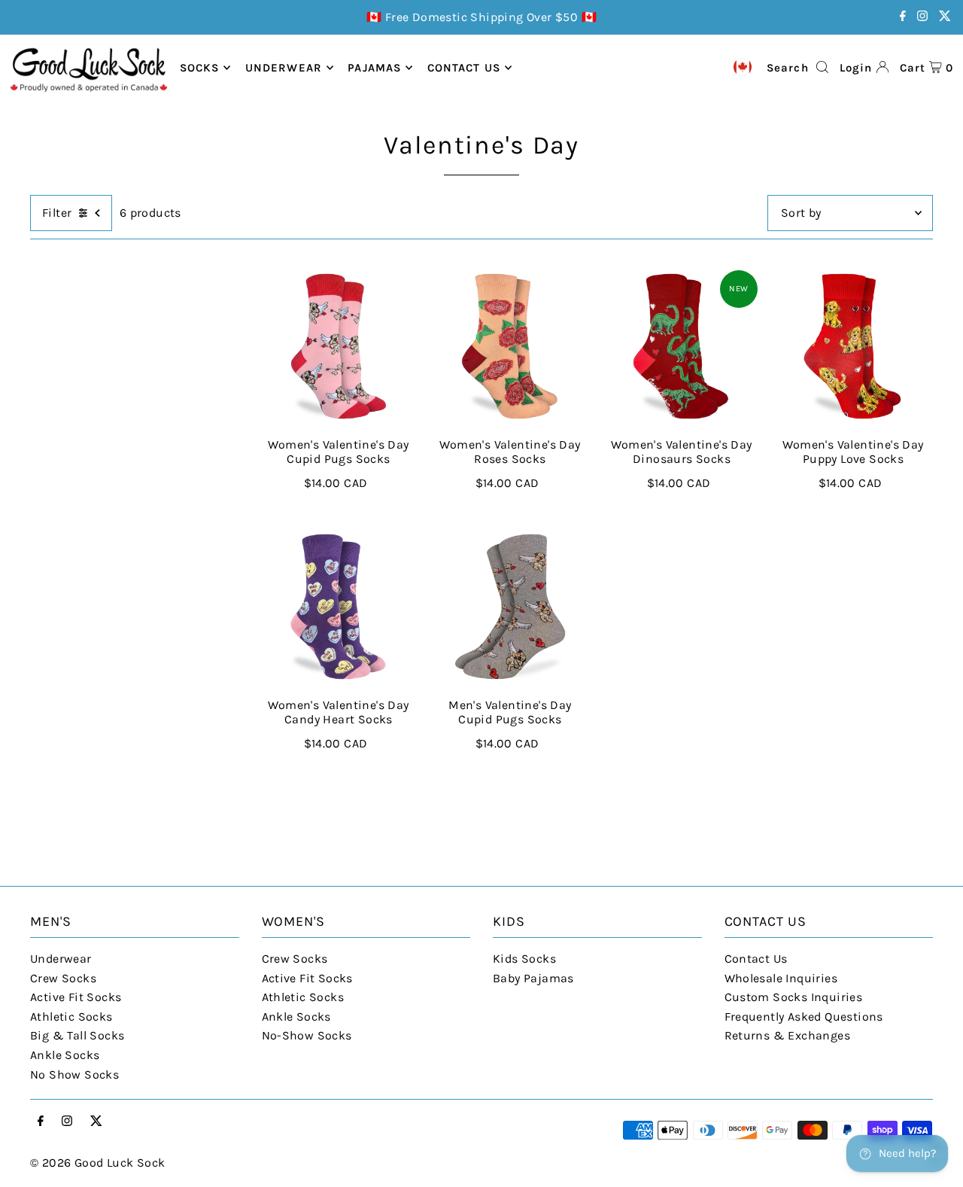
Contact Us (756, 958)
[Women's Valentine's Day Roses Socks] (510, 346)
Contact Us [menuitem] (463, 68)
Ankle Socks (64, 1055)
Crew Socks (63, 978)
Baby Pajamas (533, 978)
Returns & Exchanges (788, 1035)
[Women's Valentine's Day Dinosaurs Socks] (681, 346)
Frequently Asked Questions (804, 1016)
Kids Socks (524, 958)
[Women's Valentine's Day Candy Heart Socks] (338, 606)
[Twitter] (945, 17)
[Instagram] (922, 17)
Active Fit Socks (75, 997)
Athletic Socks (71, 1016)
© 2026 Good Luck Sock (97, 1162)
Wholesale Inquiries (781, 978)
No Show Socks (74, 1074)
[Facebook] (903, 17)
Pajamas (374, 68)
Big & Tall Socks (77, 1035)
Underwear (283, 68)
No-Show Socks (307, 1035)
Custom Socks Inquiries (794, 997)
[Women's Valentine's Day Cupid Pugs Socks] (338, 346)
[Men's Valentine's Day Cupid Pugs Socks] (510, 606)
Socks (200, 68)
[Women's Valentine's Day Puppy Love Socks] (853, 346)
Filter (56, 212)
